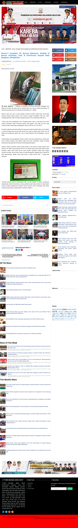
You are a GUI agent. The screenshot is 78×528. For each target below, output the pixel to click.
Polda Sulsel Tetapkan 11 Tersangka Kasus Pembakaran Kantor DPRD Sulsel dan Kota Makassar (8, 242)
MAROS (72, 316)
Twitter (41, 197)
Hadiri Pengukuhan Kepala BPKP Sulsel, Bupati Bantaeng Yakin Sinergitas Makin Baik (25, 241)
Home (3, 49)
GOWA (65, 313)
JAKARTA (61, 311)
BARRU (71, 311)
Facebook (25, 197)
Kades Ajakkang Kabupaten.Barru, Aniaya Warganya (18, 289)
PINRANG (59, 318)
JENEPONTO (55, 313)
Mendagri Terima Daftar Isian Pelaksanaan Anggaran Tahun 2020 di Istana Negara (26, 326)
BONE (65, 315)
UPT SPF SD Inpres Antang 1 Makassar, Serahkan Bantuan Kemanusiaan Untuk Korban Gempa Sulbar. (12, 255)
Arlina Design (42, 518)
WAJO (53, 318)
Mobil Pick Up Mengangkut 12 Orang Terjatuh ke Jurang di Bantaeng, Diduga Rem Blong (27, 406)
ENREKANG (73, 315)
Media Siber (73, 518)
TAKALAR (73, 313)
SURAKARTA (70, 319)
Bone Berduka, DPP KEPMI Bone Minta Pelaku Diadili (18, 304)
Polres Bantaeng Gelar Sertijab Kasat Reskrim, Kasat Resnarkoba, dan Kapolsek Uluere (27, 428)
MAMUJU (58, 315)
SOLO (55, 319)
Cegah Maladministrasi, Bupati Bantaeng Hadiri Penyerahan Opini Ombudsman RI (8, 227)
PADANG (60, 319)
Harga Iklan (30, 483)
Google (9, 197)
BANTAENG (71, 309)
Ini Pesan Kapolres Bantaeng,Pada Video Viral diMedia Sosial (21, 267)
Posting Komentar (6, 259)
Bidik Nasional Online (22, 247)
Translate (63, 174)
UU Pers (29, 486)
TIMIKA (65, 319)
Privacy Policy (31, 488)
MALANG (65, 316)
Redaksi (29, 485)
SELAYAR (74, 318)
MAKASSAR (8, 49)
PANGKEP (57, 316)
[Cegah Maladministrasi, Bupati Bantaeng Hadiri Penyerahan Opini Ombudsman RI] (9, 219)
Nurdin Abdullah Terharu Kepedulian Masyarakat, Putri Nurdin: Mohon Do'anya (25, 319)
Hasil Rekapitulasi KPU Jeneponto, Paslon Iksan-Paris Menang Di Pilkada (23, 333)
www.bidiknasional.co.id (58, 518)
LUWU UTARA (67, 318)
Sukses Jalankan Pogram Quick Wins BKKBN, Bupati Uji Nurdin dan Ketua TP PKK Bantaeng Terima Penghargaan (40, 228)
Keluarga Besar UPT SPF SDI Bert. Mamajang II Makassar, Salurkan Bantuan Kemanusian (37, 255)
